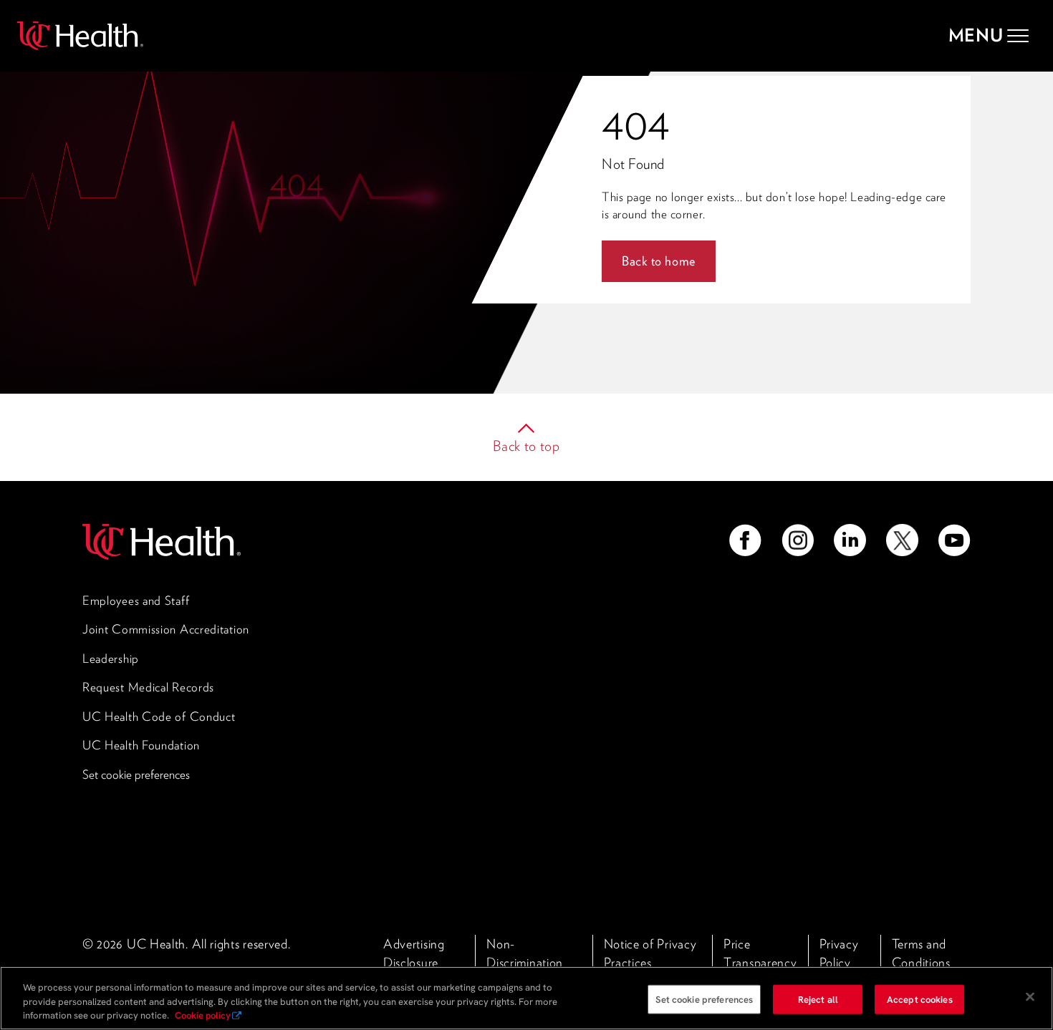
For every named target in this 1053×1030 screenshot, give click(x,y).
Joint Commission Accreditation (165, 629)
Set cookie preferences (136, 774)
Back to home (659, 260)
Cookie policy (203, 1015)
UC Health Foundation (141, 745)
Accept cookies (920, 999)
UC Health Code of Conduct (159, 716)
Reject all (818, 999)
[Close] (1030, 996)
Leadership (110, 658)
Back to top (526, 446)
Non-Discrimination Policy (524, 962)
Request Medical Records (148, 687)
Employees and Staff (135, 600)
